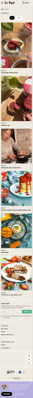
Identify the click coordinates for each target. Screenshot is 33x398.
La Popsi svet (4, 325)
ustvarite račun (6, 307)
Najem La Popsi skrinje (7, 334)
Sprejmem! (7, 394)
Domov (2, 9)
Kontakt (3, 345)
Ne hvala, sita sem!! (20, 394)
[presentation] (26, 66)
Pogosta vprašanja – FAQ (7, 342)
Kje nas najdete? (5, 348)
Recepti (19, 17)
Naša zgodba (4, 328)
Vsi (12, 17)
